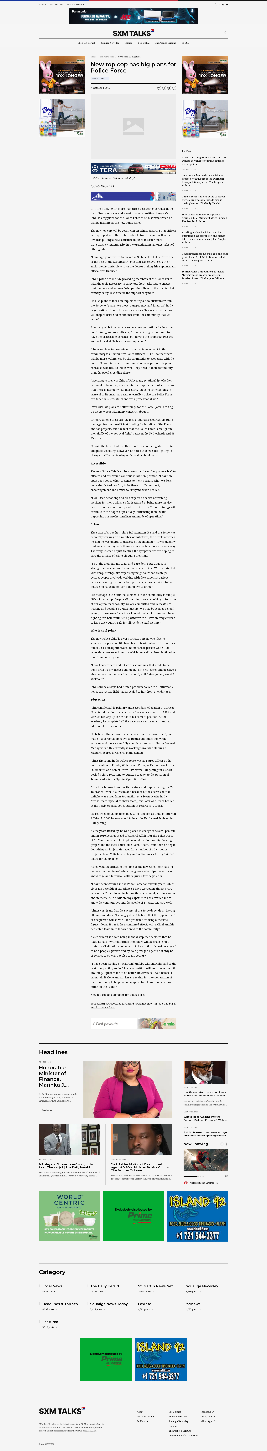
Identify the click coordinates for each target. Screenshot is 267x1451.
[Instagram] (223, 4)
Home (93, 57)
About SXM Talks (56, 4)
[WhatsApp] (227, 4)
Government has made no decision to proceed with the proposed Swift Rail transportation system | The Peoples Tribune (203, 180)
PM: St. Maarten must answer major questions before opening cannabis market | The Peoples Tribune (206, 1134)
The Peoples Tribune (165, 42)
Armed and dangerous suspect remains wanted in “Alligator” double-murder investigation (204, 161)
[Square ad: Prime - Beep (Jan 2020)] (133, 1216)
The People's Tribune (180, 1430)
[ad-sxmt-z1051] (62, 118)
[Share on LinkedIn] (174, 88)
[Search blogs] (215, 4)
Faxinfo (128, 42)
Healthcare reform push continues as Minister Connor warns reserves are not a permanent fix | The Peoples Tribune (205, 1094)
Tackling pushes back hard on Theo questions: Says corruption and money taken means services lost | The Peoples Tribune (204, 237)
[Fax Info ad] (197, 1216)
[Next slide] (226, 1144)
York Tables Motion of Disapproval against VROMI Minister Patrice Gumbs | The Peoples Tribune (204, 218)
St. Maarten (143, 1421)
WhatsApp (206, 1421)
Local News (175, 1411)
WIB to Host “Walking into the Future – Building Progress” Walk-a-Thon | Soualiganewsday (206, 1118)
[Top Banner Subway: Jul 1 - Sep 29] (133, 16)
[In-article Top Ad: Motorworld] (133, 168)
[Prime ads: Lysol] (62, 75)
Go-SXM (185, 42)
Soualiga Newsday (110, 42)
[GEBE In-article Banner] (133, 196)
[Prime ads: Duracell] (69, 1216)
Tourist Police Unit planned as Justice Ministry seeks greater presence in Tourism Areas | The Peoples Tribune (203, 275)
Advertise (42, 4)
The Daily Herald (86, 42)
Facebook (206, 1411)
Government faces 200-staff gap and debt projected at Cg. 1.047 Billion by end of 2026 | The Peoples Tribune (205, 257)
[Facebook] (219, 4)
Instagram (206, 1416)
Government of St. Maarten (183, 1435)
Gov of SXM (143, 42)
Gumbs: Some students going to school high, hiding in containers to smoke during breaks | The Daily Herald (203, 200)
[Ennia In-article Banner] (133, 1023)
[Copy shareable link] (159, 88)
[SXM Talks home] (133, 32)
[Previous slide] (222, 1144)
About (140, 1411)
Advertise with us (146, 1416)
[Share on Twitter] (169, 88)
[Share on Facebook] (164, 88)
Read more (48, 1110)
